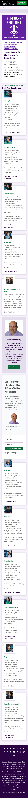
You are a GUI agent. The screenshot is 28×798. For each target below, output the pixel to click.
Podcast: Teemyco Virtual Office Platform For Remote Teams (13, 55)
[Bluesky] (23, 752)
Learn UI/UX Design (10, 502)
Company (15, 762)
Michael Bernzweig (10, 61)
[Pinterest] (17, 748)
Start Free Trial (9, 312)
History (10, 762)
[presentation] (14, 27)
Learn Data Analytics (11, 271)
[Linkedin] (23, 748)
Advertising (14, 764)
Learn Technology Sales (12, 132)
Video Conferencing (10, 46)
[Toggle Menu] (3, 7)
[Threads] (20, 752)
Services (9, 764)
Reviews (13, 766)
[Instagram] (14, 748)
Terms (23, 762)
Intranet (18, 42)
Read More (8, 80)
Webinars (20, 764)
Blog (17, 766)
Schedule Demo (13, 768)
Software (8, 766)
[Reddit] (4, 752)
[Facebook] (4, 748)
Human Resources (9, 42)
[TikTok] (20, 748)
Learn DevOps (9, 686)
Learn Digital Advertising (12, 592)
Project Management (10, 44)
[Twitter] (7, 748)
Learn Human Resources (12, 546)
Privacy (4, 764)
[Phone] (7, 752)
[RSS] (17, 752)
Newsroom (4, 762)
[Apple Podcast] (14, 752)
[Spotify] (10, 752)
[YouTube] (10, 748)
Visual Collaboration (11, 48)
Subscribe (20, 768)
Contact (19, 762)
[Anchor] (14, 755)
